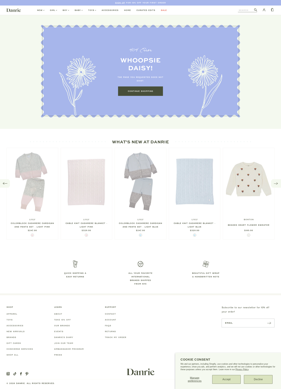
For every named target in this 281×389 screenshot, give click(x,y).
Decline (258, 379)
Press (58, 355)
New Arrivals (16, 331)
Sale (164, 10)
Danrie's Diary (63, 337)
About (58, 314)
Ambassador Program (69, 349)
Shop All (12, 355)
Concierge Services (20, 349)
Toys (91, 10)
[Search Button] (255, 10)
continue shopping (140, 91)
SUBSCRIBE (269, 323)
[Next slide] (276, 183)
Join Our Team (63, 343)
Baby (78, 10)
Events (58, 331)
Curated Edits (145, 10)
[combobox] (246, 10)
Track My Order (115, 337)
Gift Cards (14, 343)
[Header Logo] (14, 10)
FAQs (108, 325)
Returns (110, 331)
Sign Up (120, 3)
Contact (110, 314)
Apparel (12, 314)
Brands (11, 337)
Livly (32, 219)
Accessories (110, 10)
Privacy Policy (242, 369)
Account (110, 320)
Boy (65, 10)
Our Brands (62, 325)
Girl (52, 10)
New (40, 10)
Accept (226, 379)
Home (127, 10)
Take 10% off (62, 320)
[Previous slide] (5, 183)
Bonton (249, 219)
